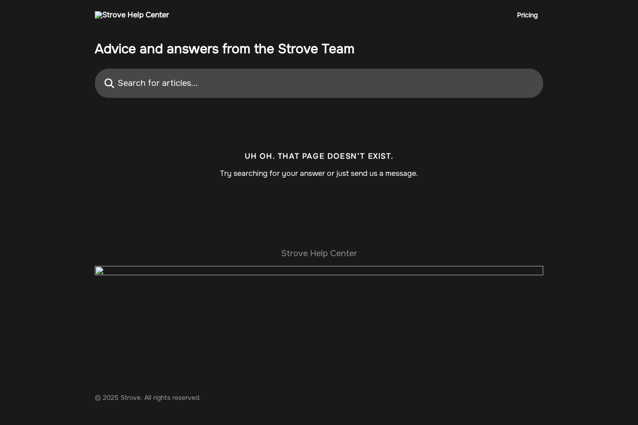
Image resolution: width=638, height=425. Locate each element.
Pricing (527, 15)
